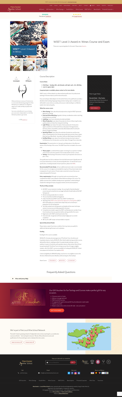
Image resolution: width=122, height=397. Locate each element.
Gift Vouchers (56, 310)
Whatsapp (72, 260)
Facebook (53, 260)
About (80, 5)
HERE (62, 250)
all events (83, 46)
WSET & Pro (61, 380)
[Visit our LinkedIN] (79, 373)
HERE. (74, 163)
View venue (94, 108)
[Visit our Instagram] (75, 373)
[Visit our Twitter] (69, 373)
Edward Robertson (63, 393)
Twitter (62, 260)
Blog (61, 5)
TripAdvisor (48, 16)
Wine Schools (16, 342)
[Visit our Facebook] (72, 373)
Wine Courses (51, 380)
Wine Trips (92, 380)
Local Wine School (45, 386)
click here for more (72, 2)
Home (51, 5)
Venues (56, 5)
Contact (86, 5)
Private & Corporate (82, 380)
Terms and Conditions (67, 391)
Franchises (110, 5)
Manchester (36, 386)
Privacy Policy (56, 391)
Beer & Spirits (70, 380)
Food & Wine (42, 380)
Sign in (98, 5)
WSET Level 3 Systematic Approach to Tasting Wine (64, 200)
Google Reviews (78, 16)
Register (104, 5)
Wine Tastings (32, 380)
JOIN (72, 362)
